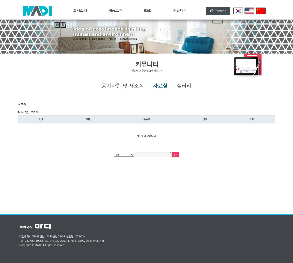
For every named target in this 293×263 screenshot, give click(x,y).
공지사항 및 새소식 (123, 85)
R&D (148, 10)
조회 (252, 119)
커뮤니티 (180, 10)
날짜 (205, 119)
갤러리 (184, 85)
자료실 (160, 86)
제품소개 (115, 10)
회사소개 (80, 10)
